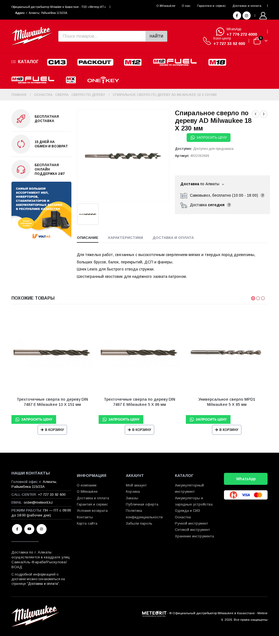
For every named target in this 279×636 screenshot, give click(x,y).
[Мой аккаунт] (263, 15)
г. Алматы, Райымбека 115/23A (46, 12)
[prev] (255, 114)
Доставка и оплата (246, 5)
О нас (186, 5)
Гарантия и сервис (211, 5)
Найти (156, 36)
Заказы (132, 498)
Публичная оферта (142, 504)
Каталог (28, 61)
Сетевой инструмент (192, 530)
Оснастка (183, 517)
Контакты (85, 517)
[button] (253, 298)
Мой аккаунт (136, 485)
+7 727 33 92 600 (229, 43)
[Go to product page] (52, 351)
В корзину (54, 430)
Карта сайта (87, 523)
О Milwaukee (165, 5)
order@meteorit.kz (38, 502)
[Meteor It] (154, 613)
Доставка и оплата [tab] (173, 238)
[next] (264, 114)
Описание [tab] (87, 238)
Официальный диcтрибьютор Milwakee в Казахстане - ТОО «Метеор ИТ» (58, 6)
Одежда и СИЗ (187, 511)
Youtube (29, 529)
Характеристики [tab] (125, 238)
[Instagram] (246, 15)
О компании (86, 485)
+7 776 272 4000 (241, 34)
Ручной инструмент (191, 523)
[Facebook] (237, 15)
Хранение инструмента (194, 536)
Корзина (133, 491)
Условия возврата (92, 511)
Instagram (42, 529)
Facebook (17, 529)
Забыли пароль (139, 523)
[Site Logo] (31, 36)
